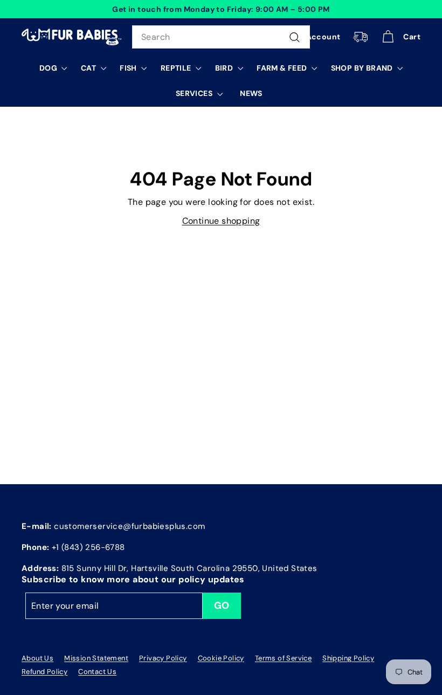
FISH (129, 68)
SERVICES (195, 93)
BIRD (225, 68)
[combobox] (221, 37)
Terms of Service (283, 658)
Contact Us (97, 671)
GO (222, 605)
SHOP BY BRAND (363, 68)
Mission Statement (96, 658)
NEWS (251, 93)
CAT (89, 68)
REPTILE (177, 68)
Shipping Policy (348, 658)
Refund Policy (44, 671)
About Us (37, 658)
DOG (49, 68)
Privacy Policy (163, 658)
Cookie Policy (221, 658)
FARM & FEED (283, 68)
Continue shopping (221, 220)
